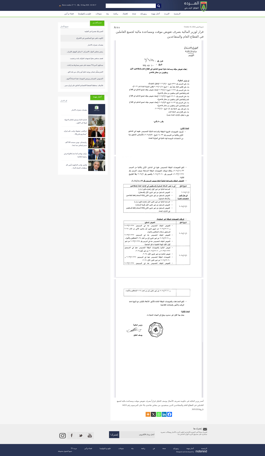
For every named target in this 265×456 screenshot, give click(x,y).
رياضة (115, 14)
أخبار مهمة (155, 14)
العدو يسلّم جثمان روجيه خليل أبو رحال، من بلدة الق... (85, 72)
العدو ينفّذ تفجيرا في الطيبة (94, 31)
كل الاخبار (63, 101)
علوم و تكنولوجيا (84, 14)
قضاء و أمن (69, 14)
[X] (153, 414)
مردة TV (74, 448)
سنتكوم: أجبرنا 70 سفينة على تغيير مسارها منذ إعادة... (84, 65)
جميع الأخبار (64, 26)
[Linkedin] (164, 414)
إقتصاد (125, 14)
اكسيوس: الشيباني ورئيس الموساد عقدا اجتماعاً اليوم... (84, 79)
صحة (134, 14)
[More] (148, 414)
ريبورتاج (144, 14)
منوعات (99, 14)
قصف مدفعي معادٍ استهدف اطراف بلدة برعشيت (86, 58)
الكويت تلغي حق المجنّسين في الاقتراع (89, 38)
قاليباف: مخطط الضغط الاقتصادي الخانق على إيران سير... (83, 85)
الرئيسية (177, 14)
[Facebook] (169, 414)
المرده (166, 14)
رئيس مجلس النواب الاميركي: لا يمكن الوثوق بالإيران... (84, 52)
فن (154, 448)
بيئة (107, 14)
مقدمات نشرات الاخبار (95, 45)
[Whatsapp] (158, 414)
